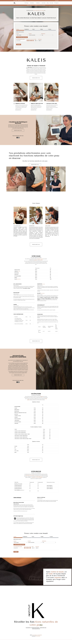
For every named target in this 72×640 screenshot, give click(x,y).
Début (35, 39)
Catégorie (17, 33)
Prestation (30, 33)
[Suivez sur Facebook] (17, 137)
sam (33, 39)
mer (28, 39)
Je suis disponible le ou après (20, 39)
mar (27, 39)
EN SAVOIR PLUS (18, 109)
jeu (30, 39)
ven (31, 39)
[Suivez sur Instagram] (19, 137)
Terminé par (40, 39)
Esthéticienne (43, 33)
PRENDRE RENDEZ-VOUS (18, 130)
